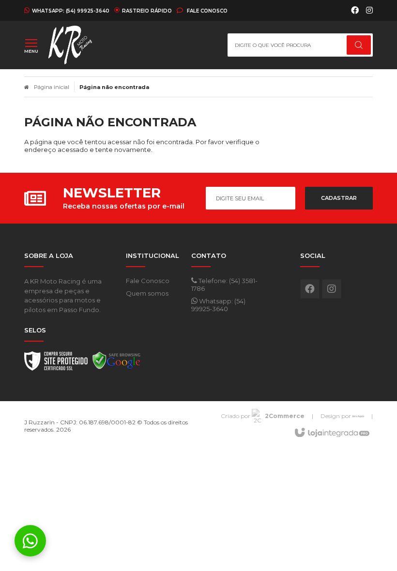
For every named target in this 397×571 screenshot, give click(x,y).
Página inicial (51, 87)
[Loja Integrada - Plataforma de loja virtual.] (331, 433)
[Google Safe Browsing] (116, 363)
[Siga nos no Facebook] (355, 11)
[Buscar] (359, 45)
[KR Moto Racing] (85, 45)
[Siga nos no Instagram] (369, 11)
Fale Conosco (206, 11)
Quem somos (147, 293)
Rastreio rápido (147, 11)
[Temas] (358, 416)
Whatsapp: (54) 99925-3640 (218, 305)
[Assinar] (339, 198)
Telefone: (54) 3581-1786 (224, 284)
